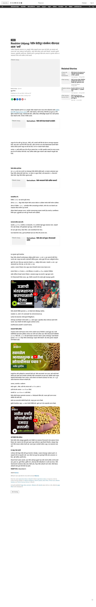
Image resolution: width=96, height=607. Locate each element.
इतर (66, 6)
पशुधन (49, 6)
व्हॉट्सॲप (40, 485)
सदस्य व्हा (16, 472)
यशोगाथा (54, 6)
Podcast (84, 3)
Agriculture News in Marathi (26, 479)
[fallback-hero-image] (66, 74)
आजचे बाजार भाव (77, 6)
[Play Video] (35, 294)
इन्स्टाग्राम (29, 485)
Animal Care (52, 480)
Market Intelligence (29, 480)
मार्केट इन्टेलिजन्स (31, 6)
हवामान (38, 6)
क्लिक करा (37, 475)
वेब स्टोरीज (61, 6)
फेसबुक (22, 485)
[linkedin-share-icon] (20, 100)
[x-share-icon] (15, 100)
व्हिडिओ (70, 6)
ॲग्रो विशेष (23, 6)
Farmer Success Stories (23, 482)
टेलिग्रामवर (34, 485)
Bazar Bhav (45, 480)
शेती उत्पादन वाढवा (15, 6)
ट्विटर (25, 485)
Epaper (44, 6)
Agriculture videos (41, 479)
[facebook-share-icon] (17, 100)
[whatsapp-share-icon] (12, 100)
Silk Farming (15, 491)
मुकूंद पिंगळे (13, 90)
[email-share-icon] (22, 100)
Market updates (38, 480)
